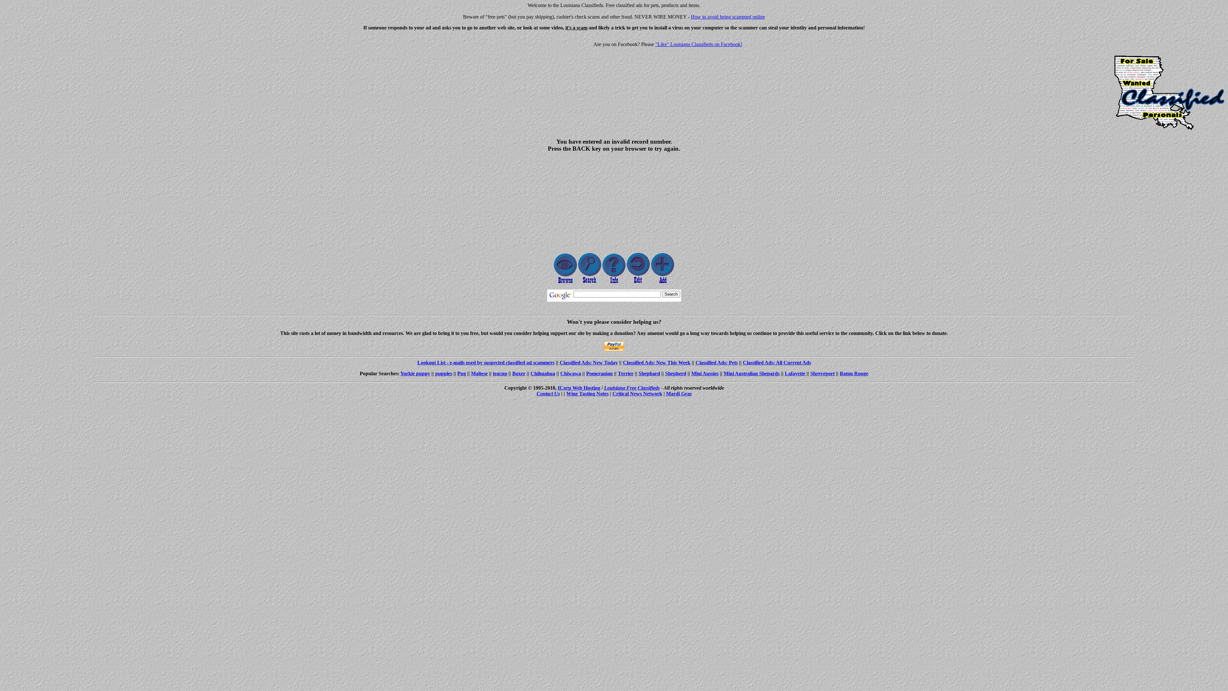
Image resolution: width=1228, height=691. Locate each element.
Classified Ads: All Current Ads (777, 362)
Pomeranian (599, 373)
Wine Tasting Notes (587, 393)
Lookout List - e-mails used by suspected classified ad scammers (486, 362)
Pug (461, 373)
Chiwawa (570, 373)
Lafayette (795, 373)
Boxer (518, 373)
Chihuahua (543, 373)
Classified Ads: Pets (717, 362)
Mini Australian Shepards (752, 373)
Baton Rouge (854, 373)
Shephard (649, 373)
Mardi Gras (679, 393)
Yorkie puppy (415, 373)
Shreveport (822, 373)
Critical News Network (637, 393)
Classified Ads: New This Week (656, 362)
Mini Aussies (705, 373)
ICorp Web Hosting (579, 388)
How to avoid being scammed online (728, 17)
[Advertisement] (56, 80)
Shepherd (675, 373)
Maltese (479, 373)
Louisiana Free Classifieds (632, 388)
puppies (443, 373)
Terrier (626, 373)
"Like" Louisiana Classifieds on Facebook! (698, 44)
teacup (500, 373)
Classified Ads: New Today (589, 362)
